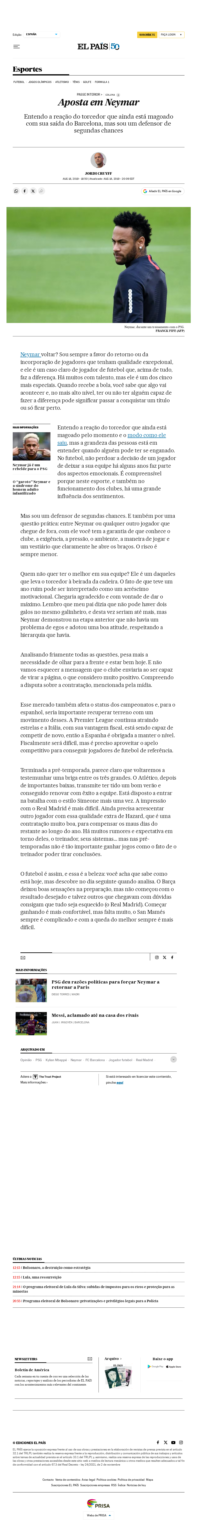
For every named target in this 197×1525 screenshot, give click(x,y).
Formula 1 (102, 82)
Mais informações (33, 1082)
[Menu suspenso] (16, 47)
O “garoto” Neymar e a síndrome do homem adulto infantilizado (31, 487)
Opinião (26, 1060)
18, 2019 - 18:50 (75, 178)
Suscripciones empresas (95, 1485)
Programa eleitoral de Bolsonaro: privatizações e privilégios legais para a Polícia (90, 1301)
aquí (120, 1082)
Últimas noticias (27, 1259)
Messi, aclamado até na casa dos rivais (95, 1015)
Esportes (27, 69)
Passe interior (88, 94)
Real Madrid (144, 1060)
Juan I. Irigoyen (62, 1022)
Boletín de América (32, 1370)
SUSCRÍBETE (147, 34)
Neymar (30, 354)
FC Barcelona (95, 1060)
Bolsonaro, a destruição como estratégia (57, 1268)
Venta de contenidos (67, 1479)
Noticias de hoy (136, 1485)
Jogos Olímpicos (40, 82)
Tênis (76, 82)
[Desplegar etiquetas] (173, 1059)
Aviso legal (88, 1479)
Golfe (87, 82)
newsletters (26, 1359)
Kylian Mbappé (56, 1060)
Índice (121, 1485)
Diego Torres (60, 994)
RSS (114, 1485)
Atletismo (62, 82)
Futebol (19, 82)
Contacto (48, 1479)
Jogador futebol (120, 1060)
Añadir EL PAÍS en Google (165, 191)
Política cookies (106, 1479)
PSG (39, 1060)
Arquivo (112, 1359)
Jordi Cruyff (98, 173)
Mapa (149, 1479)
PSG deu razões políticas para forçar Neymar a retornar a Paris (106, 985)
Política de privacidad (131, 1479)
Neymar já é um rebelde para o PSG (30, 467)
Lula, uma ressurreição (42, 1277)
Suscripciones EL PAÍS (65, 1485)
